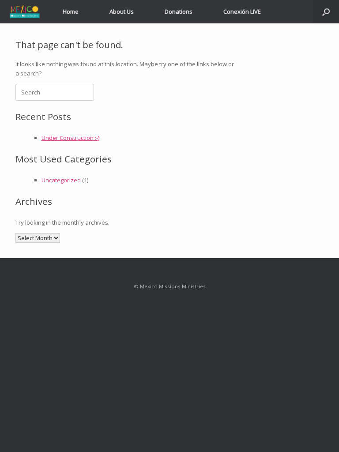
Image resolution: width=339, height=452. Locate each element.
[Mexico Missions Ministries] (25, 11)
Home (71, 11)
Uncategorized (61, 180)
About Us (121, 11)
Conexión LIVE (242, 11)
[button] (326, 11)
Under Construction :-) (70, 138)
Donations (178, 11)
